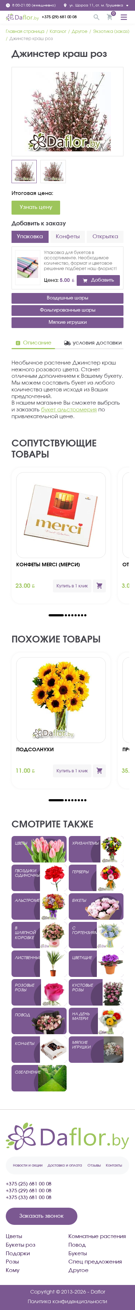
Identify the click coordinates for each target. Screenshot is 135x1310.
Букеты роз (20, 1245)
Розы (12, 1262)
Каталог (58, 31)
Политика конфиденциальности (67, 1301)
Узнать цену (36, 207)
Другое (79, 31)
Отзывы (94, 1165)
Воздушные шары (67, 298)
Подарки (18, 1253)
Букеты (77, 1253)
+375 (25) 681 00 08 (28, 1184)
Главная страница (25, 31)
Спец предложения (95, 1262)
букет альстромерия (69, 409)
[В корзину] (99, 586)
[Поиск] (96, 17)
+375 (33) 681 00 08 (28, 1197)
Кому (12, 1270)
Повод (77, 1245)
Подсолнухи (35, 749)
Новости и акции (27, 1165)
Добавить (102, 280)
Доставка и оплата (65, 1165)
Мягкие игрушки (68, 322)
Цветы (14, 1236)
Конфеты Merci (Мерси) (48, 564)
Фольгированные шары (67, 310)
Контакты (114, 1165)
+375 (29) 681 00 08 (59, 17)
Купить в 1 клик (72, 586)
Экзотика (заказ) (111, 31)
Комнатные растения (97, 1236)
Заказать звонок (41, 1216)
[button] (56, 615)
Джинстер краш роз (31, 38)
